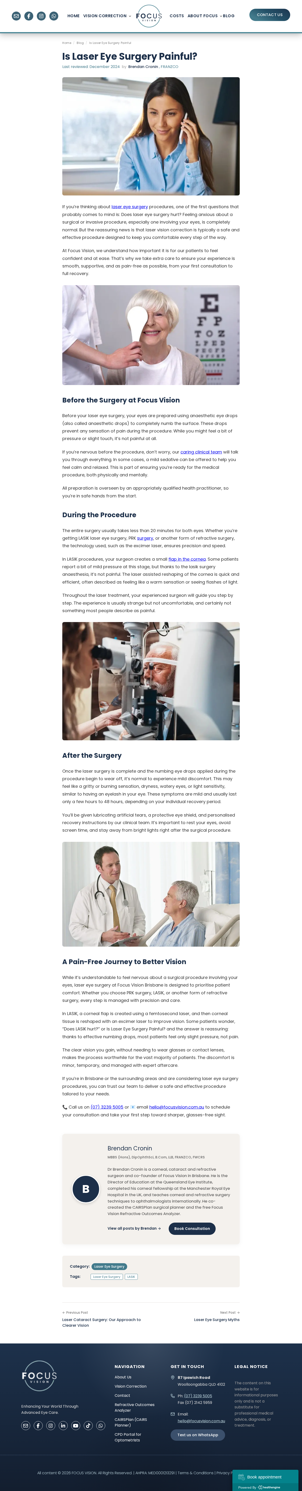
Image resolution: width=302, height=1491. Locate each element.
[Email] (16, 16)
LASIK (131, 1277)
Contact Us (270, 14)
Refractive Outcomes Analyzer (135, 1407)
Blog (229, 16)
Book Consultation (192, 1228)
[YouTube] (75, 1425)
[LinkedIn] (63, 1425)
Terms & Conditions (196, 1473)
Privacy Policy (229, 1473)
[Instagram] (41, 16)
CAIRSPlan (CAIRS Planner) (131, 1422)
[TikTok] (88, 1425)
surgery (145, 538)
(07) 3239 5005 (107, 1107)
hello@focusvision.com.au (176, 1107)
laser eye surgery (130, 207)
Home (73, 16)
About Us (123, 1377)
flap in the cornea (187, 559)
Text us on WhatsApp (197, 1435)
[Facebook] (28, 16)
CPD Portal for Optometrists (128, 1437)
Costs (177, 16)
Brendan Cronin (143, 66)
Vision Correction (105, 16)
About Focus (203, 16)
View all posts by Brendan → (134, 1228)
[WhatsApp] (53, 16)
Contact (122, 1395)
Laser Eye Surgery (109, 1266)
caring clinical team (201, 452)
